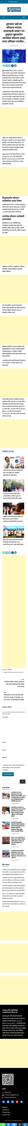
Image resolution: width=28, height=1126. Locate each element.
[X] (12, 65)
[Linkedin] (15, 65)
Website (4, 757)
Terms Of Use (6, 1115)
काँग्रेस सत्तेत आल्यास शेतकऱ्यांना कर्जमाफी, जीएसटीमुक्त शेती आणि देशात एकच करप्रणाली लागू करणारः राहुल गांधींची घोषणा (13, 542)
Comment (5, 717)
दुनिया (9, 669)
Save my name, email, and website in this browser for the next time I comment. (13, 767)
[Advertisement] (14, 121)
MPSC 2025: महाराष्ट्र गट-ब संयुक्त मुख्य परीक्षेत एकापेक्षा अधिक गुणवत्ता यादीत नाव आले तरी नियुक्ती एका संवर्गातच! (18, 841)
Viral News (15, 1120)
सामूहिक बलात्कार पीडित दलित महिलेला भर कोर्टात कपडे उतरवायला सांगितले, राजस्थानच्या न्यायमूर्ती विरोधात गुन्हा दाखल (13, 519)
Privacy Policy (6, 1112)
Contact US (5, 1110)
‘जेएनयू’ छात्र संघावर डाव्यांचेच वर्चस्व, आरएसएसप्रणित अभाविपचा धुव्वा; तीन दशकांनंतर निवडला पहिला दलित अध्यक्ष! (12, 496)
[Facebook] (6, 65)
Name (4, 742)
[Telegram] (9, 65)
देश (11, 669)
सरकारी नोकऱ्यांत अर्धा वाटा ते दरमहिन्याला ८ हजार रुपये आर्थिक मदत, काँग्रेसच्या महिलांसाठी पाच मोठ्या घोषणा (13, 472)
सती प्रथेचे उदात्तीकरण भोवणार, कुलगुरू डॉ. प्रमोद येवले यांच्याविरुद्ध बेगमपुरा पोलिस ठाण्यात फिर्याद (14, 683)
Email (4, 750)
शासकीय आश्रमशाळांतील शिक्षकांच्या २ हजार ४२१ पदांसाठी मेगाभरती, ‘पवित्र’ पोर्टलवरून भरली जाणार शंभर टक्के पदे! (18, 854)
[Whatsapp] (3, 65)
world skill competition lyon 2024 (16, 672)
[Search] (22, 782)
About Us (5, 1107)
